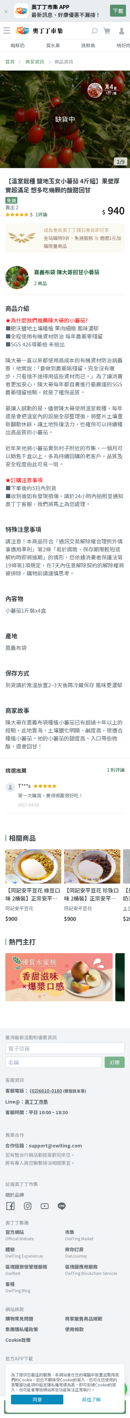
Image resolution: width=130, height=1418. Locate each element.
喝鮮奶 (18, 45)
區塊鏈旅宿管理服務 (26, 1266)
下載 (118, 11)
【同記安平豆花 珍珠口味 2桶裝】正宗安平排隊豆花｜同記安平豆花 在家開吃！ (91, 894)
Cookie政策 (18, 1339)
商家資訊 (35, 61)
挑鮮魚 (88, 45)
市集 (69, 1232)
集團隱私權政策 (21, 1329)
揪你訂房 (74, 1249)
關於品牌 (14, 1194)
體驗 (10, 1249)
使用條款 (74, 1329)
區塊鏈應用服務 (81, 1266)
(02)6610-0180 (46, 1090)
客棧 (10, 1284)
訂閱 (114, 1062)
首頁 (10, 61)
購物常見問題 (19, 1318)
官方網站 (14, 1232)
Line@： (26, 1101)
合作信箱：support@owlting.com (43, 1145)
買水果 (53, 45)
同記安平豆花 (19, 908)
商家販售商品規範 (83, 1318)
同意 (37, 1399)
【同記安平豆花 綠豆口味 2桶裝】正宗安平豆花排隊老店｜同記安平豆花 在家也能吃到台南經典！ (32, 894)
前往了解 (91, 1399)
